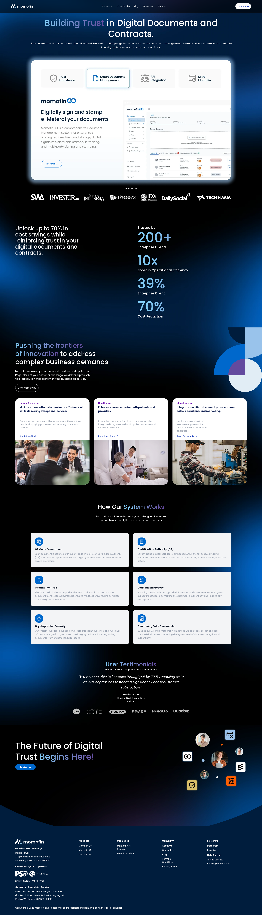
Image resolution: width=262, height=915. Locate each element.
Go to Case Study (27, 387)
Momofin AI (85, 854)
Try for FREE (51, 163)
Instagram (212, 845)
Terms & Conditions (167, 860)
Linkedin (211, 850)
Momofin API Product (123, 847)
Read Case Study (28, 436)
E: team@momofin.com (218, 863)
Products (106, 6)
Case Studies (123, 6)
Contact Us (243, 6)
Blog (136, 6)
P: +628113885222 (215, 859)
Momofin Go (85, 845)
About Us (162, 6)
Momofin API (85, 850)
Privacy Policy (169, 866)
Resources (148, 6)
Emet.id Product (125, 853)
